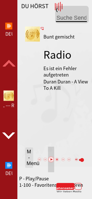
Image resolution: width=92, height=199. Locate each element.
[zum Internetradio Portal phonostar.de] (69, 191)
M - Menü (30, 157)
